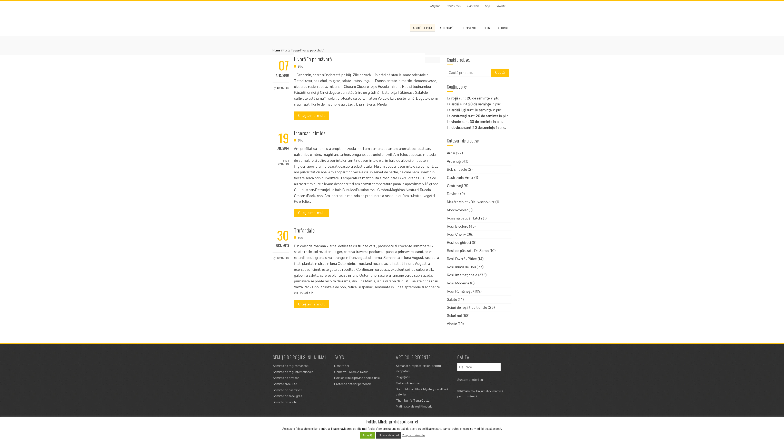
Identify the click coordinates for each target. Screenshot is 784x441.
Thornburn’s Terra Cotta (413, 400)
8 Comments (282, 258)
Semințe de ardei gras (287, 396)
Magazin (435, 6)
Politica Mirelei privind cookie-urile (357, 378)
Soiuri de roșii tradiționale (467, 307)
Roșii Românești (459, 291)
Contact (503, 28)
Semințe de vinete (285, 402)
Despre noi (469, 28)
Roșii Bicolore (457, 226)
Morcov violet (457, 210)
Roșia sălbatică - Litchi (464, 218)
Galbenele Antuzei (408, 383)
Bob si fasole (457, 169)
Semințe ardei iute (285, 384)
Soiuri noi (454, 315)
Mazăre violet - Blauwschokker (470, 201)
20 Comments (283, 162)
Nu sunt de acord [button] (389, 435)
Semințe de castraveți (287, 390)
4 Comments (282, 88)
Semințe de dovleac (286, 378)
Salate (452, 299)
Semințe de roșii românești (290, 366)
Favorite (500, 6)
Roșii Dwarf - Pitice (462, 258)
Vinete (452, 323)
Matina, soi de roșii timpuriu (414, 406)
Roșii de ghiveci (459, 242)
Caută (500, 72)
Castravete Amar (460, 177)
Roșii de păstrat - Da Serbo (468, 250)
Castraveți (455, 185)
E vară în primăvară (313, 59)
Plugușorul (403, 377)
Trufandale (304, 230)
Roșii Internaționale (462, 275)
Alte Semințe (447, 28)
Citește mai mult (311, 115)
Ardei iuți (454, 161)
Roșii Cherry (456, 234)
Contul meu (454, 6)
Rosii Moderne (458, 283)
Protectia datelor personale (353, 384)
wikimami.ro (465, 391)
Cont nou (473, 6)
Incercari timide (310, 133)
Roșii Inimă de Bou (461, 267)
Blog (487, 28)
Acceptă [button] (367, 435)
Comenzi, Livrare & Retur (351, 372)
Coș (487, 6)
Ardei (451, 153)
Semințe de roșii (422, 28)
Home (277, 50)
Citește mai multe (413, 435)
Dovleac (453, 193)
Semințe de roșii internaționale (293, 372)
